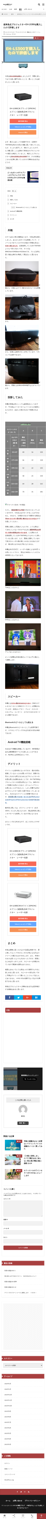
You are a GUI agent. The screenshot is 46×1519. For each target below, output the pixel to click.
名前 (5, 1219)
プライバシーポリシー (32, 1501)
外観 (10, 196)
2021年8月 (7, 1417)
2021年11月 (8, 1400)
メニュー (23, 1517)
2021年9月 (7, 1411)
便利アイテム (36, 32)
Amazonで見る (23, 132)
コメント (6, 1198)
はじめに (4, 9)
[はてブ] (36, 997)
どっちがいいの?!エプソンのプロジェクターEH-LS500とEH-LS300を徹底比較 (16, 176)
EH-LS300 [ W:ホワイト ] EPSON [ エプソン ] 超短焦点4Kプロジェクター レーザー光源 (23, 909)
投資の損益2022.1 (9, 1270)
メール (6, 1228)
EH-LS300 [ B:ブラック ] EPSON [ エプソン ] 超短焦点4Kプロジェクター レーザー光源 (23, 111)
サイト (5, 1237)
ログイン (7, 1463)
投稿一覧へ (22, 1123)
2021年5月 (7, 1433)
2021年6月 (7, 1428)
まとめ (11, 219)
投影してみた (13, 200)
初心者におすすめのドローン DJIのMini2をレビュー (20, 1276)
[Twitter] (18, 997)
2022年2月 (7, 1383)
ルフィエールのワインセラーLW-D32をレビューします (33, 1172)
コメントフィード (9, 1474)
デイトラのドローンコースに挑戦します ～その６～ (20, 1292)
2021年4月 (7, 1439)
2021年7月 (7, 1422)
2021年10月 (8, 1406)
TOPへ (41, 1517)
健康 (15, 9)
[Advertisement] (23, 1038)
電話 (32, 1517)
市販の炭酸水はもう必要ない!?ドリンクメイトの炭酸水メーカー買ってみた (33, 1145)
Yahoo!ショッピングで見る (23, 127)
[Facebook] (9, 997)
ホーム (8, 1501)
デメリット (12, 215)
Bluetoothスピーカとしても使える (24, 207)
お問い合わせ (28, 9)
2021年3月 (7, 1444)
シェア (14, 1517)
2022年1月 (7, 1389)
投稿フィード (8, 1469)
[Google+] (27, 997)
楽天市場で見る (23, 121)
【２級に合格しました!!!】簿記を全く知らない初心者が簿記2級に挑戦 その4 (33, 1159)
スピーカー (12, 203)
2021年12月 (8, 1395)
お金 (10, 9)
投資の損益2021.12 (10, 1287)
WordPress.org (9, 1480)
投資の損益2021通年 (10, 1281)
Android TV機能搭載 (15, 211)
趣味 (20, 9)
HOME (6, 14)
